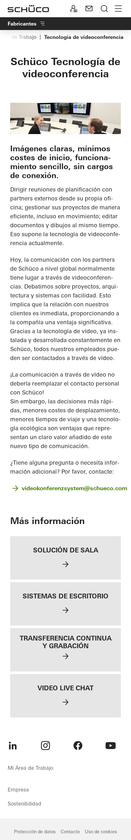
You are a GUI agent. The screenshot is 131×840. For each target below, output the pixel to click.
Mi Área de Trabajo (30, 768)
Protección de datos (35, 832)
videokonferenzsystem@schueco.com (74, 488)
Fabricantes (22, 23)
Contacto (70, 832)
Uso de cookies (101, 832)
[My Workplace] (74, 8)
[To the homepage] (28, 8)
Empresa (18, 789)
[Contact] (89, 8)
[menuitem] (13, 745)
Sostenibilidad (24, 803)
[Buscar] (104, 8)
